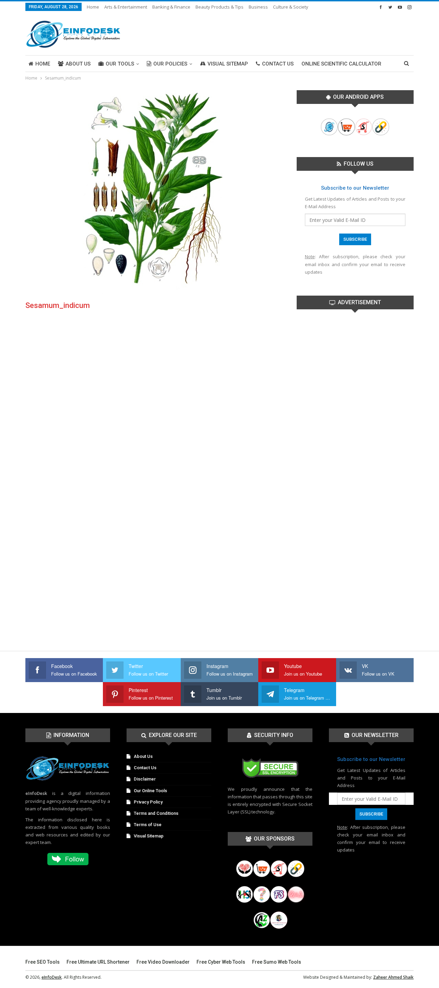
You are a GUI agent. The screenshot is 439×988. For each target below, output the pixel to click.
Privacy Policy (148, 802)
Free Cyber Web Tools (221, 962)
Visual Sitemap (227, 64)
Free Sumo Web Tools (276, 962)
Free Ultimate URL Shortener (98, 962)
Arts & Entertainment (125, 7)
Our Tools (120, 64)
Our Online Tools (150, 790)
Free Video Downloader (163, 962)
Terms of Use (148, 824)
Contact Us (278, 64)
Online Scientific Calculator (341, 64)
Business (258, 7)
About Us (78, 64)
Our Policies (170, 64)
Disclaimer (145, 779)
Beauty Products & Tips (219, 7)
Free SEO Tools (42, 962)
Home (93, 7)
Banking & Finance (171, 7)
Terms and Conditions (156, 813)
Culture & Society (290, 7)
